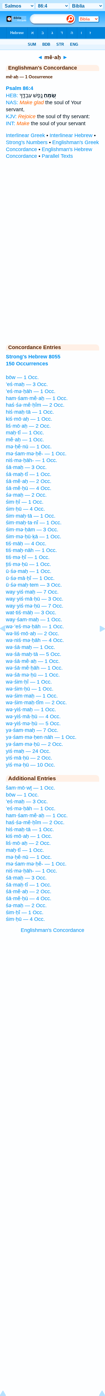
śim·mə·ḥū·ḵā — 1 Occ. (33, 536)
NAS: (12, 102)
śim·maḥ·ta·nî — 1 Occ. (34, 523)
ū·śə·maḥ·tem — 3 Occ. (34, 585)
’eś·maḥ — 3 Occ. (27, 384)
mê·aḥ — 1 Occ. (25, 440)
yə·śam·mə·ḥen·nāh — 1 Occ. (41, 737)
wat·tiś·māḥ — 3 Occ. (31, 612)
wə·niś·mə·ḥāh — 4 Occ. (35, 640)
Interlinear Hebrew (71, 135)
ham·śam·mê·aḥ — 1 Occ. (37, 398)
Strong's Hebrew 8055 (33, 357)
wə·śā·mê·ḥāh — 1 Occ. (34, 668)
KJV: (11, 116)
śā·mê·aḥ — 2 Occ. (28, 481)
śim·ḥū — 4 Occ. (25, 509)
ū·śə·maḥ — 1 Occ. (28, 571)
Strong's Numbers (27, 142)
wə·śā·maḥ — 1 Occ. (30, 647)
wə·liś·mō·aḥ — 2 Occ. (32, 633)
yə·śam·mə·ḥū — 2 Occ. (34, 744)
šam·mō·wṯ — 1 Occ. (30, 788)
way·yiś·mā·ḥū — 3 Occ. (34, 599)
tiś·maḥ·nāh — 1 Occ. (31, 550)
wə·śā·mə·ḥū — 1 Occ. (33, 675)
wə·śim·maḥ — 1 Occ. (32, 696)
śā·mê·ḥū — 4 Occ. (28, 488)
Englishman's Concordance (52, 930)
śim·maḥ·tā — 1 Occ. (30, 516)
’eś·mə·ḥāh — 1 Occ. (30, 391)
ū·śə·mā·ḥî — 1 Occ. (30, 578)
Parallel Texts (57, 156)
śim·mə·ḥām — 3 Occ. (32, 529)
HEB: (12, 95)
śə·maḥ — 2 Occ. (26, 495)
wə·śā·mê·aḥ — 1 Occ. (33, 661)
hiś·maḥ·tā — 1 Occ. (30, 412)
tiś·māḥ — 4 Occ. (26, 543)
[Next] (97, 642)
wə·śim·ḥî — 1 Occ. (29, 682)
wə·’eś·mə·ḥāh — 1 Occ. (35, 626)
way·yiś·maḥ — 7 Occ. (32, 592)
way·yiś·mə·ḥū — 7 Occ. (34, 606)
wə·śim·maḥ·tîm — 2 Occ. (36, 702)
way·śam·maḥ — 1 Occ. (34, 619)
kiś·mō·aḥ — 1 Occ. (29, 419)
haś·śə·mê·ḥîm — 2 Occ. (35, 405)
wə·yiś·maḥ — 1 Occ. (31, 709)
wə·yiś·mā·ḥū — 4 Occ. (33, 716)
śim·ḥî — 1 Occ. (24, 502)
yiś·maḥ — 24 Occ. (28, 751)
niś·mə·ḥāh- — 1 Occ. (31, 460)
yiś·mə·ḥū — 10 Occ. (30, 765)
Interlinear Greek (25, 135)
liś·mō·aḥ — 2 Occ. (28, 426)
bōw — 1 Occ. (22, 377)
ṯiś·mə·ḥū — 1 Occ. (28, 564)
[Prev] (7, 642)
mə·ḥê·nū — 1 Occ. (29, 447)
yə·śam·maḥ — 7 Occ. (32, 730)
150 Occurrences (27, 364)
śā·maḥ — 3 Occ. (26, 467)
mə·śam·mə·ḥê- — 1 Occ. (36, 454)
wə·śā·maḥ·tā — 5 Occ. (33, 654)
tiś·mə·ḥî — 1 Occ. (28, 557)
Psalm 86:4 (19, 88)
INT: (10, 123)
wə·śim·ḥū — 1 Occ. (29, 689)
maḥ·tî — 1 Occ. (25, 433)
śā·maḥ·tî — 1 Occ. (28, 474)
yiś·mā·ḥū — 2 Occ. (29, 758)
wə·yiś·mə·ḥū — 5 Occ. (33, 723)
